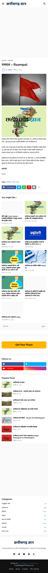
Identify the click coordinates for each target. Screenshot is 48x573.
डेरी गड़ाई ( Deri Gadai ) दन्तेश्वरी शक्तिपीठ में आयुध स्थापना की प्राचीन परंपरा (12, 218)
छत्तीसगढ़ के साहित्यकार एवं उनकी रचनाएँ (25, 409)
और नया (5, 326)
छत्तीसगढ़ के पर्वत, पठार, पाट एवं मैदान (24, 400)
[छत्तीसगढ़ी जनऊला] (7, 384)
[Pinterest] (29, 187)
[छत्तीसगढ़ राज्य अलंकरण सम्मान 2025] (12, 233)
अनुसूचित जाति (24, 503)
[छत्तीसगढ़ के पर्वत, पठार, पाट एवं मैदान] (7, 402)
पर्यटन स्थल (15, 182)
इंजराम (4, 174)
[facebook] (13, 364)
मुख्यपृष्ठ (4, 60)
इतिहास (24, 511)
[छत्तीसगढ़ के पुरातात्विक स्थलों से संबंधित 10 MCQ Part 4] (35, 233)
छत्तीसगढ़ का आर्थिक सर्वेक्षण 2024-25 (35, 267)
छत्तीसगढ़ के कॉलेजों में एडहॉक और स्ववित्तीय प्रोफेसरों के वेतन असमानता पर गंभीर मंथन (35, 293)
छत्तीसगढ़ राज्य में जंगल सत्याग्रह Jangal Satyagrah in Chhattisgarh (26, 437)
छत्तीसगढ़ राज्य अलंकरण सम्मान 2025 (11, 243)
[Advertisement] (24, 33)
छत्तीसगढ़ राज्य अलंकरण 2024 (11, 317)
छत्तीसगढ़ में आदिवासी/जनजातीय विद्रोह (25, 427)
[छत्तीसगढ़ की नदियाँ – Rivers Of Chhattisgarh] (7, 420)
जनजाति (24, 527)
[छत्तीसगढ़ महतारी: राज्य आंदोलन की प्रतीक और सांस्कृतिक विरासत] (35, 207)
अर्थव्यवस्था (24, 507)
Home (11, 569)
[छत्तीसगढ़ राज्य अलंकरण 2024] (12, 308)
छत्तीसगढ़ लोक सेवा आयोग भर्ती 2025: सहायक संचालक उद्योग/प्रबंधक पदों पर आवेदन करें (11, 293)
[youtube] (24, 554)
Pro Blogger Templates (28, 563)
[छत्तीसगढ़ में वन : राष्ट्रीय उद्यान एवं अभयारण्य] (7, 393)
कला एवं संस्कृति (24, 519)
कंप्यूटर (24, 515)
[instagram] (35, 368)
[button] (3, 4)
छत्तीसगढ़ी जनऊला (18, 382)
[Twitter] (19, 187)
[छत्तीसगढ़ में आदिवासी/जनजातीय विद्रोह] (7, 429)
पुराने (43, 326)
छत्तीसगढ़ (10, 60)
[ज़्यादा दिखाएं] (39, 187)
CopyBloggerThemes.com (24, 565)
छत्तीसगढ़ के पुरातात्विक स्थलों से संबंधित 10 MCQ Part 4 (34, 243)
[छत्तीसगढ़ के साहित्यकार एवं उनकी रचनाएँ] (7, 411)
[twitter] (35, 364)
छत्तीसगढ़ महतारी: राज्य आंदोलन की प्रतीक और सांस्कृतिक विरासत (35, 217)
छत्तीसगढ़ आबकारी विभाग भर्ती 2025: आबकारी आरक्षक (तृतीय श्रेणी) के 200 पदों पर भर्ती (11, 268)
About (18, 569)
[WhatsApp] (24, 187)
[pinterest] (29, 554)
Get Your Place (24, 344)
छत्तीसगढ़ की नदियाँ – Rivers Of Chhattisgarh (29, 418)
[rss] (34, 554)
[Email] (34, 187)
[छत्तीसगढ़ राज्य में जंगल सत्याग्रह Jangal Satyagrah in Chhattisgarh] (7, 438)
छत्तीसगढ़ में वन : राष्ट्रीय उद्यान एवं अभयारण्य (26, 391)
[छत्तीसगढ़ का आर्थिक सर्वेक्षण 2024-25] (35, 256)
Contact (25, 569)
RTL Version (34, 569)
